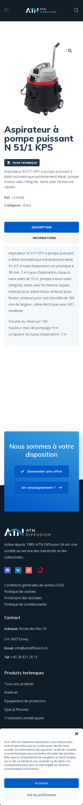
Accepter (41, 783)
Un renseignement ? (38, 487)
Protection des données (23, 598)
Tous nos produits (19, 684)
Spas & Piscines (16, 709)
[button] (76, 734)
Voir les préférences (41, 795)
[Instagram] (29, 570)
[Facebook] (7, 570)
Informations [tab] (44, 238)
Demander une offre (44, 471)
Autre (27, 205)
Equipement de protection (25, 701)
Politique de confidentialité (25, 604)
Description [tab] (42, 227)
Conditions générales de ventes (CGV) (34, 585)
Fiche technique (25, 163)
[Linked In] (18, 570)
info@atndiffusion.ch (31, 648)
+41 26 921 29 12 (24, 657)
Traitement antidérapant (24, 718)
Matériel (11, 692)
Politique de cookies (20, 591)
